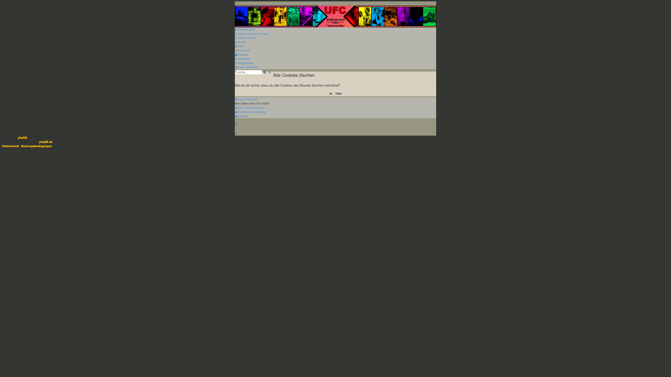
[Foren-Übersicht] (335, 16)
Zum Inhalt (66, 20)
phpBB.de (46, 142)
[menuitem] (252, 34)
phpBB (22, 138)
